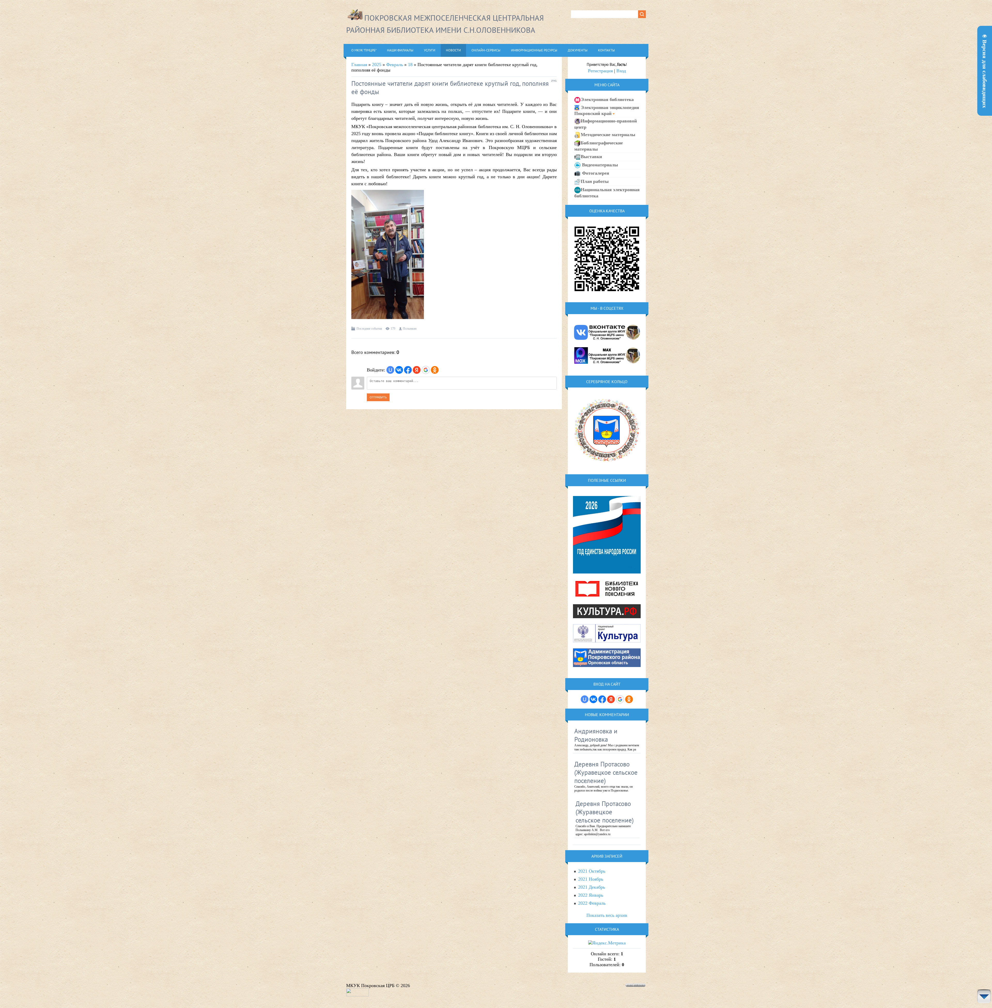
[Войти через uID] (390, 370)
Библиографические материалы (598, 146)
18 (410, 64)
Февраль (394, 64)
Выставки (591, 156)
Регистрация (600, 70)
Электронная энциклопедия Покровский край (606, 110)
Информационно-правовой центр (605, 124)
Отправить (378, 397)
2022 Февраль (592, 903)
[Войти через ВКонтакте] (399, 370)
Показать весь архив (606, 915)
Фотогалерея (595, 173)
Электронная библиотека (607, 99)
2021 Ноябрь (590, 879)
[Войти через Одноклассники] (435, 370)
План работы (595, 181)
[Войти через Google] (426, 370)
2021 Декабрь (591, 887)
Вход (621, 70)
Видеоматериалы (599, 164)
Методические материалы (608, 134)
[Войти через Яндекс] (417, 370)
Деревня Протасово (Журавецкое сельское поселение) (606, 772)
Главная (359, 64)
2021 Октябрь (591, 871)
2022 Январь (590, 895)
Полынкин (409, 328)
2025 (376, 64)
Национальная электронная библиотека (607, 192)
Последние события (369, 328)
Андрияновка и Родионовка (595, 735)
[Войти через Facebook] (408, 370)
